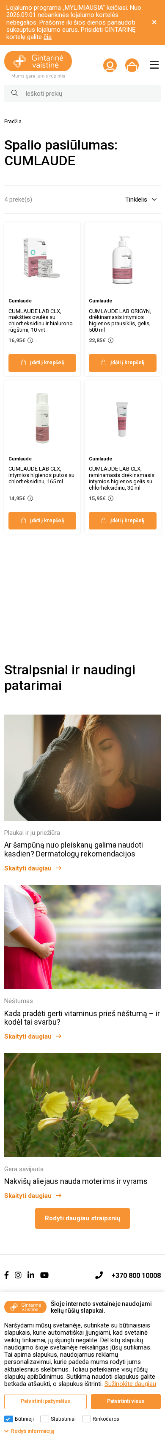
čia (48, 37)
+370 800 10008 (136, 1276)
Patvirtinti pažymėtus (45, 1401)
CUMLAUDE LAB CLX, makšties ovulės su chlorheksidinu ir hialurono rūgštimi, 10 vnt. (40, 320)
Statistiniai (63, 1419)
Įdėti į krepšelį (47, 363)
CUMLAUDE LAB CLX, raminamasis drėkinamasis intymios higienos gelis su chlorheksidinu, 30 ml (121, 478)
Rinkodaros (106, 1419)
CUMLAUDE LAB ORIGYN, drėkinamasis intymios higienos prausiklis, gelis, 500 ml (120, 320)
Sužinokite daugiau (130, 1384)
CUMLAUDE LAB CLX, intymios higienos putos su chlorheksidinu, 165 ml (41, 475)
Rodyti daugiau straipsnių (82, 1218)
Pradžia (13, 122)
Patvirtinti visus (125, 1401)
